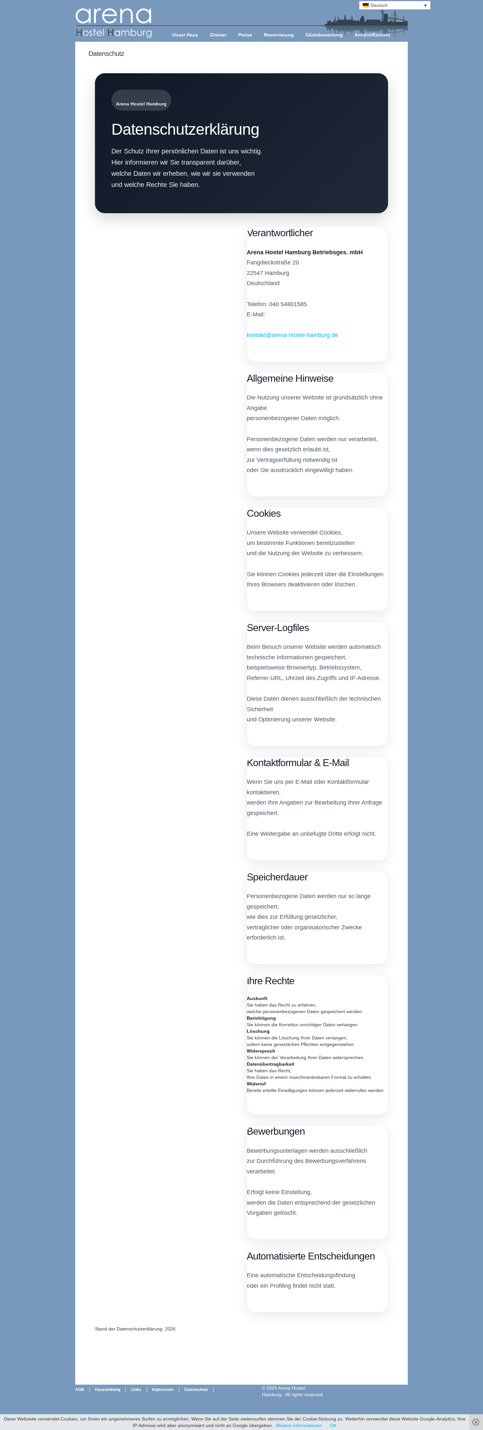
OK (333, 1425)
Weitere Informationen (299, 1425)
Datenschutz (196, 1389)
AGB (79, 1389)
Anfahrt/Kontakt (372, 34)
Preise (245, 34)
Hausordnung (107, 1389)
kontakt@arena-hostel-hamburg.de (292, 335)
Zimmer (218, 34)
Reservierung (279, 34)
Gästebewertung (324, 34)
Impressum (162, 1389)
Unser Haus (185, 34)
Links (136, 1389)
